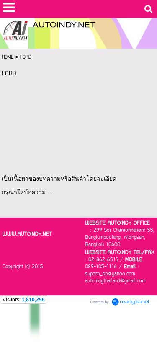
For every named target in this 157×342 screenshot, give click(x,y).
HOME (7, 57)
